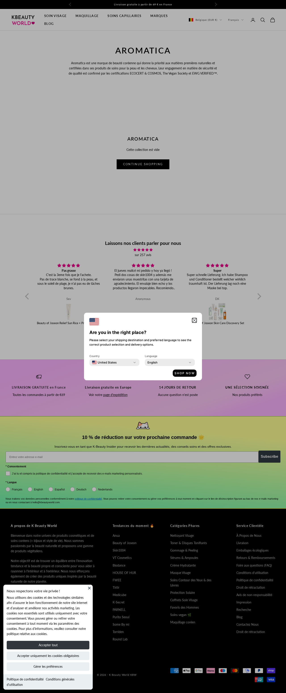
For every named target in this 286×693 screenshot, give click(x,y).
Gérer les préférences (48, 666)
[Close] (89, 588)
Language (151, 356)
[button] (194, 320)
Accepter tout (48, 645)
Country (94, 356)
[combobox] (104, 362)
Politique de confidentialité (25, 679)
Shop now (185, 373)
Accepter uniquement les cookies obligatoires (48, 656)
